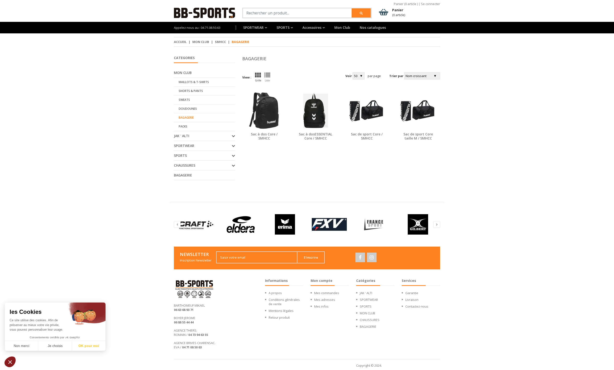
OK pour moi (88, 346)
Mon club (183, 72)
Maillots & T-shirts (194, 82)
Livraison (412, 299)
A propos (275, 293)
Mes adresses (324, 299)
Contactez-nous (416, 306)
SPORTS (283, 27)
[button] (10, 362)
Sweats (184, 100)
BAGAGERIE (183, 175)
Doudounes (188, 109)
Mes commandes (326, 293)
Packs (183, 126)
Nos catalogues (373, 27)
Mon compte (321, 280)
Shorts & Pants (191, 91)
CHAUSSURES (369, 320)
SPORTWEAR (253, 27)
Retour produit (279, 317)
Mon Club (342, 27)
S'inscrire (311, 257)
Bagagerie (186, 117)
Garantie (411, 293)
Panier (398, 12)
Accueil (180, 42)
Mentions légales (281, 311)
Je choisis (55, 346)
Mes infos (321, 306)
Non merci (21, 346)
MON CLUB (200, 42)
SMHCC (220, 42)
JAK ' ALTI (366, 293)
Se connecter (430, 4)
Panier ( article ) (406, 4)
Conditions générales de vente (284, 301)
